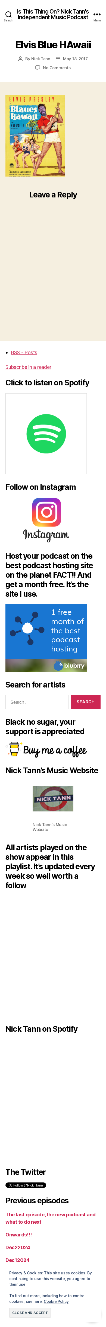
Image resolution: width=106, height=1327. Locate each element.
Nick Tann (40, 58)
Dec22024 (17, 1247)
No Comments (56, 67)
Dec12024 (17, 1260)
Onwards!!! (18, 1235)
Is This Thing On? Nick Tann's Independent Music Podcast (53, 14)
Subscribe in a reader (28, 367)
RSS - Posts (24, 352)
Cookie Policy (56, 1301)
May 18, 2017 (75, 58)
